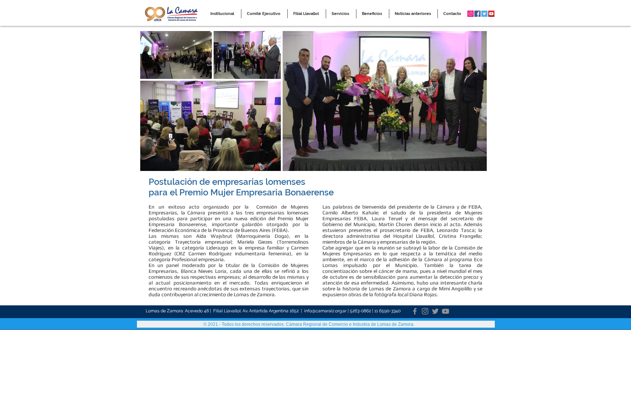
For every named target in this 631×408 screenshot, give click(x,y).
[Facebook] (414, 311)
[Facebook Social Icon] (477, 14)
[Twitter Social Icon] (484, 14)
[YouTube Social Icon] (491, 14)
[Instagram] (425, 311)
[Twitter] (435, 311)
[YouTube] (445, 311)
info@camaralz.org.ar (325, 310)
